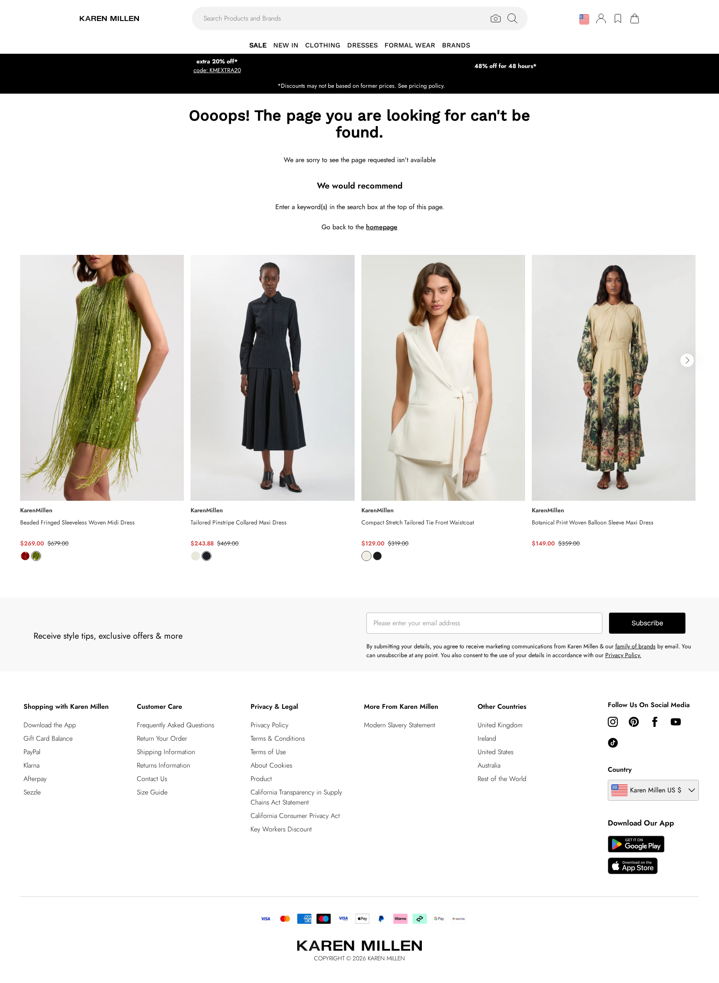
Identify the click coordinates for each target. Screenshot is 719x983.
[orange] (25, 556)
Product (261, 779)
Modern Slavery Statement (399, 725)
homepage (381, 227)
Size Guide (152, 792)
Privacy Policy (269, 725)
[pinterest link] (634, 722)
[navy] (206, 556)
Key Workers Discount (281, 829)
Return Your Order (162, 738)
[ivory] (195, 556)
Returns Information (163, 765)
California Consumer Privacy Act (295, 815)
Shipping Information (166, 752)
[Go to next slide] (687, 360)
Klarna (31, 765)
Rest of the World (502, 779)
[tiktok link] (613, 743)
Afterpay (35, 779)
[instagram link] (613, 722)
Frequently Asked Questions (175, 725)
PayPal (32, 752)
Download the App (50, 725)
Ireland (487, 738)
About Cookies (271, 765)
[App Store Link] (636, 855)
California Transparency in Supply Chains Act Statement (296, 797)
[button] (584, 19)
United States (495, 752)
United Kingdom (500, 725)
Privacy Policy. (623, 655)
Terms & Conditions (278, 738)
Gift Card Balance (48, 738)
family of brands (635, 646)
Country (620, 769)
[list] (359, 413)
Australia (489, 765)
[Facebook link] (655, 722)
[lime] (36, 556)
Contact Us (152, 779)
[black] (377, 556)
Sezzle (32, 792)
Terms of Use (268, 752)
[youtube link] (676, 722)
